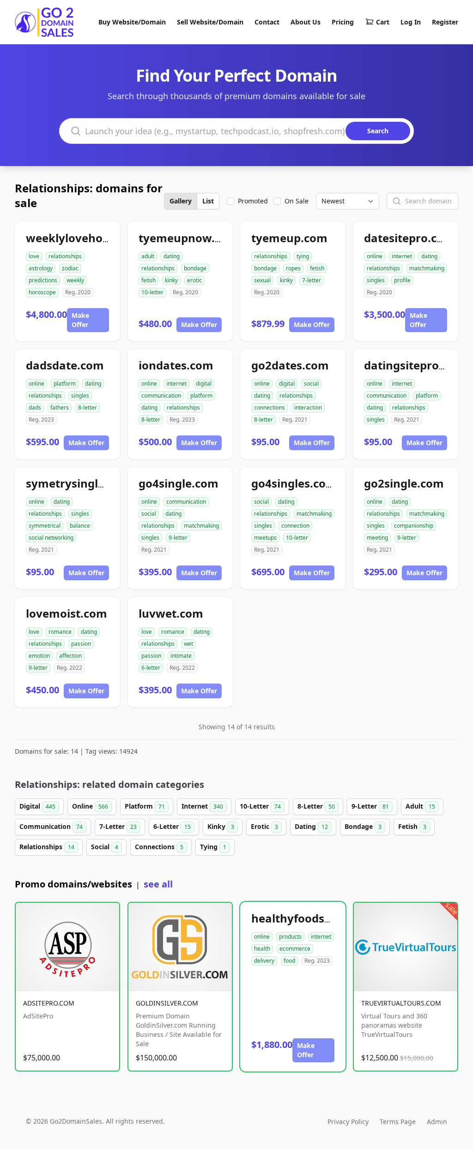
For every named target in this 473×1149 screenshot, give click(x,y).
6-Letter (172, 826)
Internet (202, 806)
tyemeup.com (289, 237)
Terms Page (398, 1121)
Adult (420, 806)
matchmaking (426, 268)
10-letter (152, 292)
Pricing (343, 22)
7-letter (311, 280)
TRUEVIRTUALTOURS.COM (401, 1003)
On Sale (297, 200)
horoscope (42, 292)
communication (161, 395)
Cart (382, 22)
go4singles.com (294, 483)
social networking (51, 538)
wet (188, 644)
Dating (311, 826)
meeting (377, 538)
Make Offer (80, 320)
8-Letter (316, 806)
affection (70, 656)
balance (80, 526)
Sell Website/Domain (210, 22)
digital (204, 383)
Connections (159, 846)
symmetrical (45, 526)
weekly (75, 280)
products (290, 937)
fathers (59, 407)
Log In (410, 22)
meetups (265, 538)
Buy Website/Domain (132, 22)
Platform (145, 806)
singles (376, 280)
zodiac (70, 268)
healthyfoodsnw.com (309, 918)
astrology (41, 268)
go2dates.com (290, 365)
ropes (293, 268)
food (289, 960)
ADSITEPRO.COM (48, 1003)
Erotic (264, 826)
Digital (37, 806)
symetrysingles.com (81, 483)
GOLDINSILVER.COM (167, 1003)
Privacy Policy (348, 1121)
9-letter (178, 538)
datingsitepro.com (415, 365)
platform (65, 383)
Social (104, 846)
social (311, 383)
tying (303, 256)
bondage (195, 268)
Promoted (253, 200)
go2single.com (404, 483)
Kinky (220, 826)
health (262, 949)
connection (295, 526)
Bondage (363, 826)
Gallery (181, 200)
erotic (194, 280)
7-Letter (118, 826)
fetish (148, 280)
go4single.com (178, 483)
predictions (43, 280)
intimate (181, 656)
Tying (213, 846)
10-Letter (260, 806)
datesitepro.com (409, 237)
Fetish (412, 826)
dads (35, 407)
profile (402, 280)
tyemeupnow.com (188, 237)
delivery (264, 960)
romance (60, 632)
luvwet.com (171, 613)
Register (445, 22)
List (208, 200)
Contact (267, 22)
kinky (171, 280)
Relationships (46, 846)
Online (90, 806)
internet (402, 256)
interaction (308, 407)
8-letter (87, 407)
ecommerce (294, 949)
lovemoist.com (66, 613)
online (374, 256)
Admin (437, 1121)
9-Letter (370, 806)
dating (172, 256)
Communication (51, 826)
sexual (262, 280)
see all (158, 884)
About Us (306, 22)
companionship (413, 526)
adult (147, 256)
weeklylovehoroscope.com (99, 237)
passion (81, 644)
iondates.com (176, 365)
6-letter (150, 668)
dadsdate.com (65, 365)
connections (269, 407)
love (34, 256)
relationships (65, 256)
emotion (39, 656)
